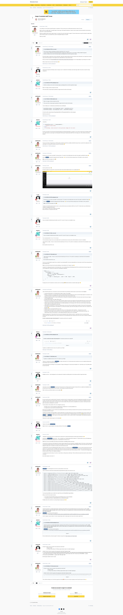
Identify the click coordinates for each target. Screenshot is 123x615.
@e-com (47, 157)
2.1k (37, 104)
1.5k (37, 340)
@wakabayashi (52, 424)
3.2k (37, 88)
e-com (54, 49)
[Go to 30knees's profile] (38, 335)
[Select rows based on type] (83, 43)
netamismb (38, 544)
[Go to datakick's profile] (38, 83)
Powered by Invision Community (61, 613)
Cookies (61, 611)
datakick (38, 80)
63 (39, 88)
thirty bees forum (34, 1)
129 (37, 76)
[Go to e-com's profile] (38, 71)
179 (38, 553)
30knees (37, 331)
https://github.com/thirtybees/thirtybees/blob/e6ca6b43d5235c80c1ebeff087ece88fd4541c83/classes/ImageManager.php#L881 (68, 514)
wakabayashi (34, 26)
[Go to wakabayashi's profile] (36, 20)
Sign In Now (76, 596)
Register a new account (47, 596)
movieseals (38, 372)
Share (83, 19)
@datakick (56, 361)
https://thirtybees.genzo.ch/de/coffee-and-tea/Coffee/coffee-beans (62, 59)
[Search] (92, 5)
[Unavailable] (67, 321)
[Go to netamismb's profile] (38, 548)
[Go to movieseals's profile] (38, 376)
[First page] (31, 43)
